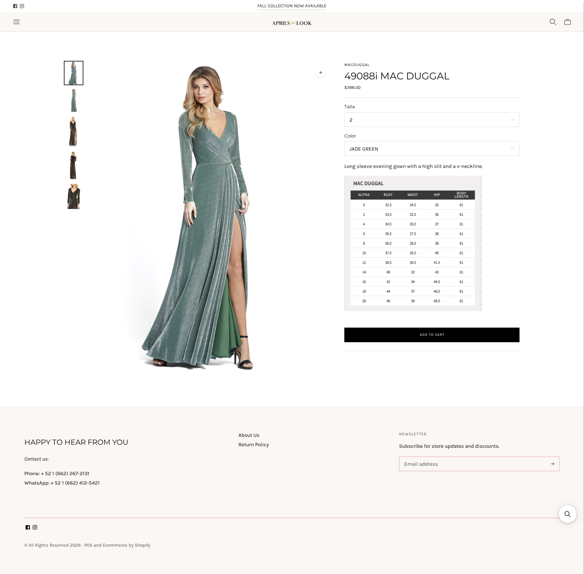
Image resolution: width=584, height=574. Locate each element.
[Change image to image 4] (73, 165)
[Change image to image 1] (73, 73)
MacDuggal (357, 64)
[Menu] (16, 22)
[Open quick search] (553, 22)
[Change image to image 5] (73, 196)
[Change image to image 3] (73, 131)
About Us (248, 435)
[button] (567, 514)
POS (88, 545)
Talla (349, 107)
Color (350, 136)
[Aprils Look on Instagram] (22, 6)
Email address (420, 457)
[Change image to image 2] (73, 100)
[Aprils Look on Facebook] (15, 6)
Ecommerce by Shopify (126, 545)
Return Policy (253, 444)
